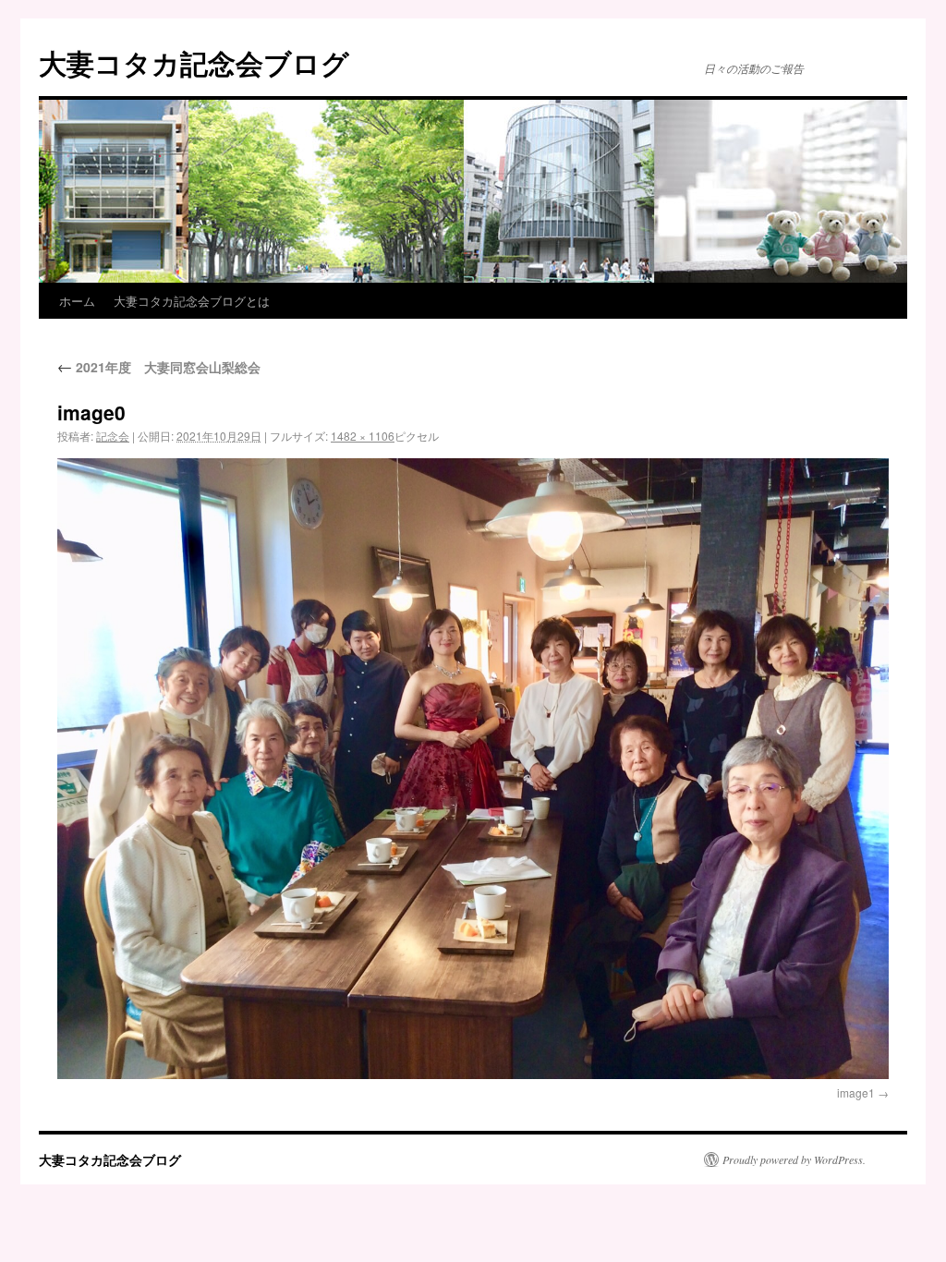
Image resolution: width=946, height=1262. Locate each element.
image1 (856, 1092)
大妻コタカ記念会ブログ (194, 62)
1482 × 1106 (362, 435)
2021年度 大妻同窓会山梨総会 (159, 367)
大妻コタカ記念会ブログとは (192, 300)
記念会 (112, 435)
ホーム (77, 300)
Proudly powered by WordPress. (794, 1159)
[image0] (473, 768)
